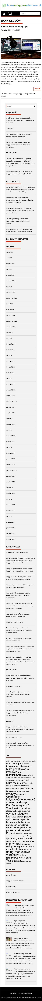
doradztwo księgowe (15, 788)
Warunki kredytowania (21, 938)
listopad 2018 (10, 464)
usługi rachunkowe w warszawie (18, 856)
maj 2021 (9, 338)
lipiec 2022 (9, 304)
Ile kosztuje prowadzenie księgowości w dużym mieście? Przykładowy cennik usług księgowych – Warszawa (19, 606)
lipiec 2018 (9, 487)
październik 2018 (11, 470)
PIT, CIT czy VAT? (11, 153)
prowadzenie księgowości (19, 830)
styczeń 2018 (10, 522)
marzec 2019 (10, 441)
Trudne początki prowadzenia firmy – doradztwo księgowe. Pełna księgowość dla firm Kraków (20, 745)
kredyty (11, 794)
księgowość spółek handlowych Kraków (20, 802)
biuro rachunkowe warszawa (18, 777)
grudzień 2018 (10, 459)
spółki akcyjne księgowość (17, 841)
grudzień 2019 (10, 390)
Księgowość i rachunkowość (15, 881)
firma (8, 791)
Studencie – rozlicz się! (13, 686)
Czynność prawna (19, 921)
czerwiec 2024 (10, 281)
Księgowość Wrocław (17, 807)
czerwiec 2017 (10, 539)
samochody (29, 833)
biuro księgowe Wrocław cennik (19, 765)
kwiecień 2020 (10, 367)
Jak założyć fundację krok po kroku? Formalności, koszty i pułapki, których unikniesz (18, 221)
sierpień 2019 (10, 413)
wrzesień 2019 (10, 407)
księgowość (13, 799)
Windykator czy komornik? (22, 969)
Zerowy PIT (9, 128)
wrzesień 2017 (10, 533)
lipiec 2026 (9, 252)
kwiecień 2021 (10, 344)
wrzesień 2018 (10, 476)
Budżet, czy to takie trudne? (14, 622)
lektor (34, 94)
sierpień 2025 (10, 263)
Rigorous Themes (35, 997)
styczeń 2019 (10, 453)
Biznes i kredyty (13, 94)
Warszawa (13, 860)
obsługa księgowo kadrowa (17, 815)
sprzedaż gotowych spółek (19, 838)
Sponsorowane (11, 886)
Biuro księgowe (14, 763)
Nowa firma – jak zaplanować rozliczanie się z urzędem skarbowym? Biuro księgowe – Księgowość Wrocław (20, 649)
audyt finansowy (12, 761)
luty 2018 (9, 516)
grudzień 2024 (10, 275)
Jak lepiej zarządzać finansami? (24, 905)
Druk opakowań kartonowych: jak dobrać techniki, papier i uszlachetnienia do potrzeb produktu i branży (20, 210)
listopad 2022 (10, 292)
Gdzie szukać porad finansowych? (17, 552)
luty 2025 (9, 269)
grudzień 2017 (10, 528)
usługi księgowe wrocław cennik (20, 848)
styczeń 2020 (10, 384)
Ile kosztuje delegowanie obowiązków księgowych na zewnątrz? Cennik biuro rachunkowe (18, 145)
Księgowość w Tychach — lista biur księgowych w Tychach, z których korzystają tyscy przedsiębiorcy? (20, 729)
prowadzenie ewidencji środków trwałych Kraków (18, 826)
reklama (3, 96)
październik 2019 (11, 401)
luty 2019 (9, 447)
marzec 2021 (10, 350)
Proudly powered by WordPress (11, 997)
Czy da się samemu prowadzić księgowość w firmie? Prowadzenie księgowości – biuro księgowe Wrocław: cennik (20, 560)
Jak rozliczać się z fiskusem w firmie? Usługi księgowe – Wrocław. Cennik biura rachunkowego (20, 713)
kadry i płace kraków (18, 791)
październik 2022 (11, 298)
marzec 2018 (10, 510)
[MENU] (10, 13)
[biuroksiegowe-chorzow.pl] (4, 13)
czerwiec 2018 (10, 493)
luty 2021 (9, 355)
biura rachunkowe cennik (27, 761)
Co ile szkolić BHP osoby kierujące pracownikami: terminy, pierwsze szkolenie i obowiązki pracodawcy (19, 200)
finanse (29, 788)
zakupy (23, 861)
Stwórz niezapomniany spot (14, 26)
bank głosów (28, 94)
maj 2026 (9, 258)
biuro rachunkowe (14, 773)
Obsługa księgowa (22, 811)
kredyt (27, 791)
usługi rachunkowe (23, 849)
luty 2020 (9, 378)
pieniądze (17, 819)
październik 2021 (11, 321)
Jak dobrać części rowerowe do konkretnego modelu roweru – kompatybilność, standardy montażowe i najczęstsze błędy (20, 189)
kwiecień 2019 (10, 436)
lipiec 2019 (9, 419)
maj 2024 (9, 286)
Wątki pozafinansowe (13, 892)
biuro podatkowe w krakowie (17, 770)
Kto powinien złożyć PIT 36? (15, 737)
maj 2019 (9, 430)
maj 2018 (9, 499)
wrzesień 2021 (10, 327)
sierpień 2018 (10, 482)
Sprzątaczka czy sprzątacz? (22, 954)
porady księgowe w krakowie (17, 820)
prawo (28, 822)
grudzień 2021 (10, 309)
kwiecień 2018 (10, 505)
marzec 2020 (10, 373)
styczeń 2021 (10, 361)
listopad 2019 (10, 396)
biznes (18, 780)
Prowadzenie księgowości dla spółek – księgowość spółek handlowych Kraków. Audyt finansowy (19, 630)
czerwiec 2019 (10, 424)
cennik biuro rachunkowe (18, 781)
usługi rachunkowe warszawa (18, 853)
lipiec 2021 (9, 332)
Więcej (37, 88)
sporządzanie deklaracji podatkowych (19, 836)
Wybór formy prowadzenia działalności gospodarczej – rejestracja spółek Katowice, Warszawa (20, 120)
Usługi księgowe (24, 844)
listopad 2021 (10, 315)
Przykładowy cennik (16, 833)
